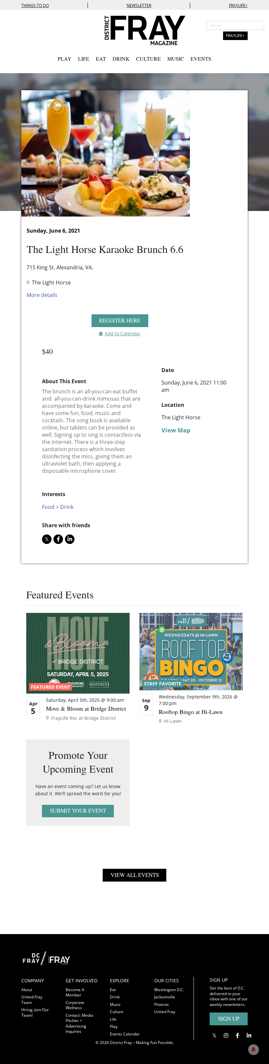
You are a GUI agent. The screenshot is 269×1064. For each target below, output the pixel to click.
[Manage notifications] (253, 1049)
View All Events (135, 875)
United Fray (164, 1011)
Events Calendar (125, 1034)
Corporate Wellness (75, 1005)
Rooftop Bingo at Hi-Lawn (190, 712)
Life (83, 58)
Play (65, 58)
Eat (101, 58)
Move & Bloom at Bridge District (86, 708)
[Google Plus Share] (226, 1035)
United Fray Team (31, 999)
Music (175, 58)
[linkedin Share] (69, 539)
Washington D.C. (169, 989)
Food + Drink (57, 507)
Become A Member (75, 992)
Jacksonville (164, 997)
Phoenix (161, 1004)
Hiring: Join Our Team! (35, 1012)
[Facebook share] (58, 539)
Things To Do (35, 5)
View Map (175, 430)
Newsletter (139, 5)
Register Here (119, 320)
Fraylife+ (238, 5)
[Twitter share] (47, 539)
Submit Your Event (78, 810)
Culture (148, 58)
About (26, 989)
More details (42, 295)
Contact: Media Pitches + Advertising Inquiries (79, 1023)
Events (201, 58)
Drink (121, 58)
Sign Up (228, 1018)
